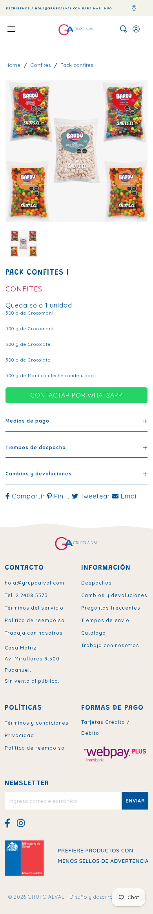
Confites (40, 65)
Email (128, 496)
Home (12, 65)
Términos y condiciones (37, 723)
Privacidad (19, 735)
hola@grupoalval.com (34, 582)
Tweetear (95, 496)
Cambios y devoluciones (114, 595)
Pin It (62, 496)
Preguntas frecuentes (110, 608)
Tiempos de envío (105, 620)
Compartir (28, 496)
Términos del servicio (34, 608)
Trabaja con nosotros (34, 633)
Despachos (96, 582)
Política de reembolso (35, 620)
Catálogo (93, 633)
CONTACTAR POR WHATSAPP (76, 395)
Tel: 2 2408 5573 (26, 595)
